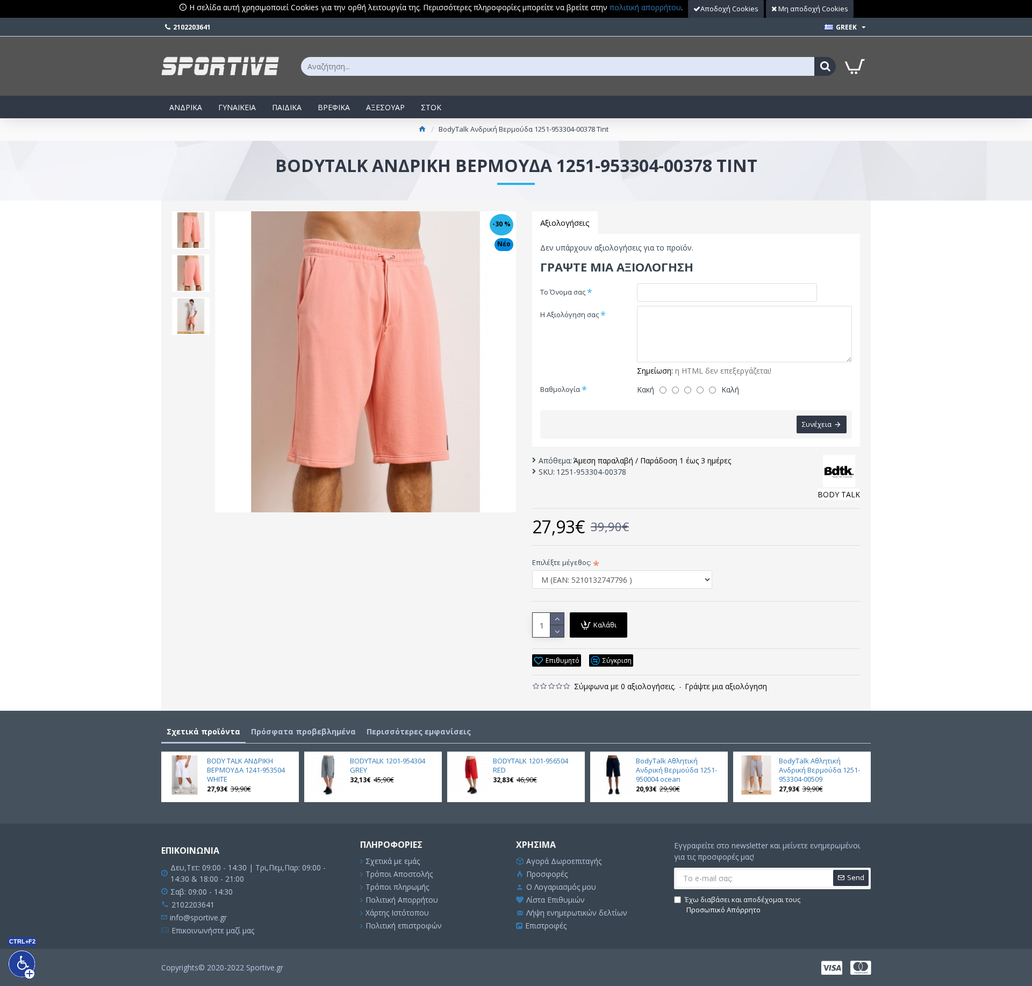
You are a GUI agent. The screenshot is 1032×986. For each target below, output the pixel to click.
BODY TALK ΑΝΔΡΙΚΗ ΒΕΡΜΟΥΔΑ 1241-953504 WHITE (246, 770)
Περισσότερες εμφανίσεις (419, 731)
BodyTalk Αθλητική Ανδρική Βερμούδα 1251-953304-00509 (819, 770)
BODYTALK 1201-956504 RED (530, 765)
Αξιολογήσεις (565, 222)
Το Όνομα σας (562, 292)
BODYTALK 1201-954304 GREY (387, 765)
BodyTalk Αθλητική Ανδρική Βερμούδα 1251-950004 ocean (676, 770)
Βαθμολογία (560, 389)
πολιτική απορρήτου (645, 7)
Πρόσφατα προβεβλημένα (303, 731)
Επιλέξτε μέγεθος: (561, 562)
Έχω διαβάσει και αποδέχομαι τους (742, 905)
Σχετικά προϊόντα (203, 731)
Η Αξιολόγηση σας (569, 314)
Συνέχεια (817, 424)
